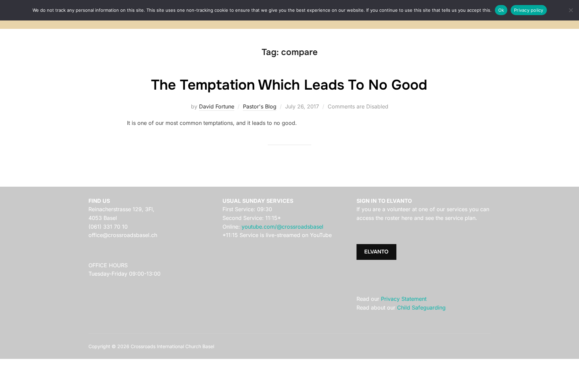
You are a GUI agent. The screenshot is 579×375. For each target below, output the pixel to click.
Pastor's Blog (259, 106)
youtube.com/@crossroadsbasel (282, 226)
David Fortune (216, 106)
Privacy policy (528, 10)
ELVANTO (376, 251)
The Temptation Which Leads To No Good (289, 85)
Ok (501, 10)
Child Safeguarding (421, 307)
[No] (570, 10)
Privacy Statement (404, 298)
